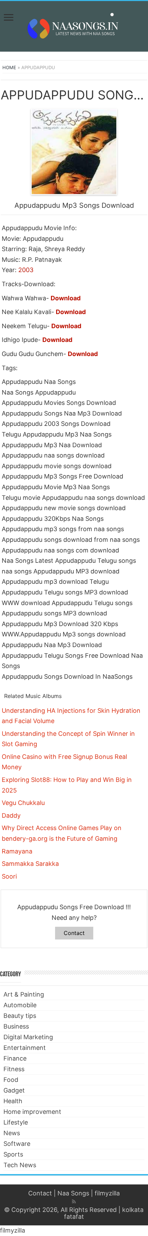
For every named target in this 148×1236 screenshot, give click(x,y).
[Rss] (73, 1201)
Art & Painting (23, 994)
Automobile (19, 1005)
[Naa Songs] (74, 25)
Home (9, 67)
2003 (25, 269)
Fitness (13, 1069)
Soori (9, 876)
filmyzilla (107, 1193)
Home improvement (32, 1111)
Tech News (19, 1165)
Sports (13, 1154)
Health (12, 1101)
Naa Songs (73, 1193)
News (11, 1133)
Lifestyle (15, 1122)
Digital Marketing (28, 1037)
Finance (15, 1058)
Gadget (14, 1090)
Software (16, 1143)
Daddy (11, 815)
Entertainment (24, 1047)
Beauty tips (19, 1015)
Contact (74, 932)
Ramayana (17, 851)
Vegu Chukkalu (23, 802)
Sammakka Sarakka (30, 863)
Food (10, 1079)
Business (16, 1026)
